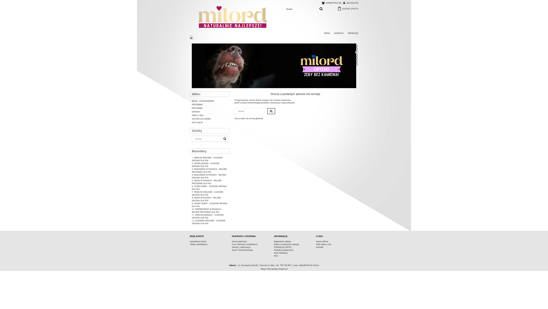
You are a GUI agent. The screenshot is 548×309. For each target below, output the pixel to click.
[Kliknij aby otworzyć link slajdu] (274, 66)
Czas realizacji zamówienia (244, 244)
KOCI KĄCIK (197, 122)
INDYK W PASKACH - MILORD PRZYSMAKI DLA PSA (206, 182)
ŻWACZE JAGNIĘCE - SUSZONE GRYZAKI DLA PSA (208, 216)
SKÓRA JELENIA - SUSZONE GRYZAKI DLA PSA (205, 165)
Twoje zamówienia (198, 244)
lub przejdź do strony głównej (249, 118)
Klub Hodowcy (281, 252)
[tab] (356, 46)
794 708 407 (285, 265)
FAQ (276, 255)
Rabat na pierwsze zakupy (286, 244)
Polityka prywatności (283, 250)
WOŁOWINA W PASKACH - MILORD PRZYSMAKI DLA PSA (209, 170)
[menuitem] (327, 33)
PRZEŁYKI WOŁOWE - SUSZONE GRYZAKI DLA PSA (207, 193)
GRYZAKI (196, 111)
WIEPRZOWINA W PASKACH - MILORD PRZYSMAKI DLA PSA (207, 210)
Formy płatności (239, 241)
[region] (274, 66)
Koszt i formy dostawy (242, 250)
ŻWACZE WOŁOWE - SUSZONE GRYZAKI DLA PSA (207, 159)
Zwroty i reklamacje (241, 247)
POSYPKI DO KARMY (201, 118)
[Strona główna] (192, 38)
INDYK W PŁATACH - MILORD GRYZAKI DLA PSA (206, 199)
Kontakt (319, 247)
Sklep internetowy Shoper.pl (274, 269)
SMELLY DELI (198, 115)
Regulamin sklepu (282, 241)
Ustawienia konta (198, 241)
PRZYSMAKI (197, 108)
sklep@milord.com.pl (309, 265)
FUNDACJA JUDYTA (282, 247)
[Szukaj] (321, 9)
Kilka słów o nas (323, 244)
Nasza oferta (322, 241)
